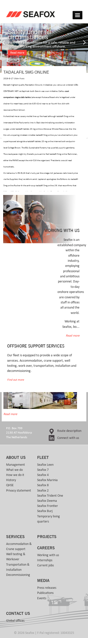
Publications (45, 593)
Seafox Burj (45, 511)
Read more (17, 52)
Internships (44, 560)
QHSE (10, 485)
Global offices (15, 620)
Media (43, 581)
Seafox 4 (43, 475)
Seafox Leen (45, 464)
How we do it (15, 475)
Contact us (18, 614)
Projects (46, 537)
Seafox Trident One (50, 495)
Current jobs (45, 565)
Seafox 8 (43, 485)
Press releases (46, 588)
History (11, 480)
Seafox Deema (47, 501)
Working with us (48, 555)
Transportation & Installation (18, 567)
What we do (14, 470)
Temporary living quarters (48, 519)
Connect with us (68, 438)
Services (15, 537)
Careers (46, 548)
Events (41, 598)
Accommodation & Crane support (19, 546)
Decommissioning (18, 575)
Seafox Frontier (47, 506)
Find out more (15, 379)
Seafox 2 (43, 490)
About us (16, 458)
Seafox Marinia (47, 480)
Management (15, 464)
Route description (69, 431)
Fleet (43, 458)
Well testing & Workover (15, 556)
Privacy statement (18, 490)
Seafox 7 (43, 470)
